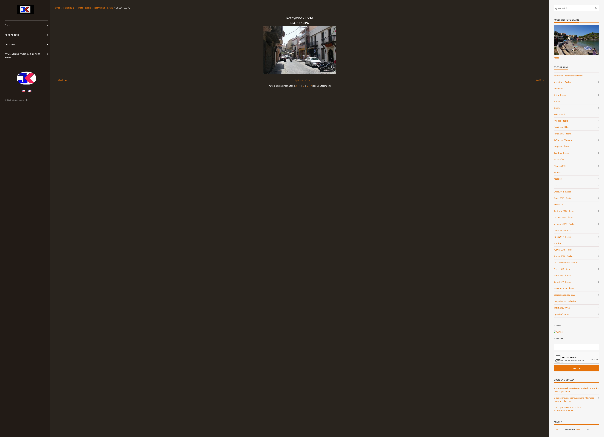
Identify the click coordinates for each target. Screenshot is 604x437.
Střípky (557, 107)
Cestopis (10, 44)
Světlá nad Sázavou (563, 140)
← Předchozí (61, 80)
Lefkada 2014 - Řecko (563, 217)
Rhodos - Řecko (561, 120)
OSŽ (555, 185)
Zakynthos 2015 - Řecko (565, 301)
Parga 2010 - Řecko (562, 133)
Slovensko (558, 88)
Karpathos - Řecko (562, 82)
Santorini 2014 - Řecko (564, 211)
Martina (557, 243)
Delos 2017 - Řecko (562, 230)
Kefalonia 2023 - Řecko (564, 288)
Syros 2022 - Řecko (562, 282)
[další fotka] (539, 50)
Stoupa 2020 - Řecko (563, 256)
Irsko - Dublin (560, 114)
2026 (577, 429)
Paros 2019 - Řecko (562, 269)
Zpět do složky (302, 80)
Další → (540, 80)
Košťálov (558, 178)
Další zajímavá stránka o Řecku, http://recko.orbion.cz (568, 409)
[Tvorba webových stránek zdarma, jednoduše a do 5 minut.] (23, 100)
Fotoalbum (12, 34)
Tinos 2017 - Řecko (562, 236)
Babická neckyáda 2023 (564, 294)
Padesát (557, 172)
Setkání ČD (559, 159)
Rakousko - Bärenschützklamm (568, 75)
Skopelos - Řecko (561, 146)
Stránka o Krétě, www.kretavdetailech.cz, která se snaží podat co (575, 390)
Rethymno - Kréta (103, 7)
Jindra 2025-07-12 (562, 307)
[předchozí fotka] (60, 50)
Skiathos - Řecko (561, 153)
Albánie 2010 (559, 165)
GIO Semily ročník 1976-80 (566, 262)
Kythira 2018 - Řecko (563, 249)
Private (557, 101)
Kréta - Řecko (84, 7)
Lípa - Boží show (561, 314)
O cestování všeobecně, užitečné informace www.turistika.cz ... (574, 399)
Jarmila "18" (559, 204)
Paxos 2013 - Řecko (562, 198)
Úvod (8, 25)
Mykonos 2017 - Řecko (564, 224)
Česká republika (561, 127)
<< (557, 429)
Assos (556, 57)
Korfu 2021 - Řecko (562, 275)
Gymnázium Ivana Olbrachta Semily (22, 56)
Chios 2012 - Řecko (562, 191)
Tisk (27, 100)
